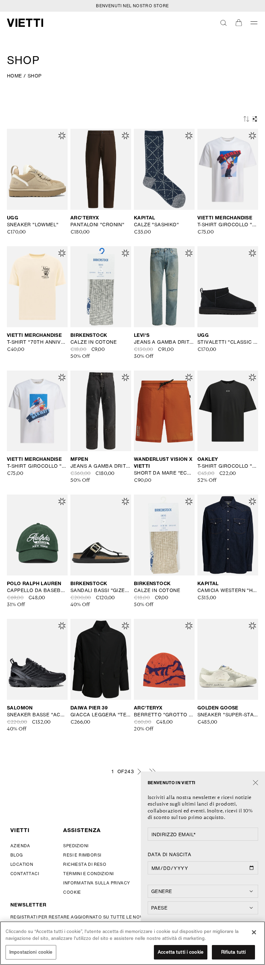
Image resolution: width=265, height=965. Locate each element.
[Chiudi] (255, 783)
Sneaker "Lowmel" (32, 224)
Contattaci (24, 873)
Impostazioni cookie (30, 952)
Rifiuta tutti (233, 952)
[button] (223, 23)
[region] (132, 943)
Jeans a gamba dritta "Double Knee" (100, 466)
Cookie (72, 892)
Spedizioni (75, 846)
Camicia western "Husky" (227, 590)
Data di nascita (169, 854)
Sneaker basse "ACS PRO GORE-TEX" (37, 714)
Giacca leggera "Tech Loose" (100, 714)
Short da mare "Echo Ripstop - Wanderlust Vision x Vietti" (164, 472)
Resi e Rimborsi (82, 855)
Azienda (20, 846)
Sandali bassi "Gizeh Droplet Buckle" (100, 590)
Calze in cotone (93, 342)
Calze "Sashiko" (156, 224)
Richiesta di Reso (84, 864)
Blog (16, 855)
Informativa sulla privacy (96, 883)
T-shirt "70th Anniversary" (37, 342)
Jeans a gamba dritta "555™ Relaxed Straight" (164, 342)
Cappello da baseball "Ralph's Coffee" (37, 590)
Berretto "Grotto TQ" (164, 714)
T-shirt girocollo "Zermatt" (227, 224)
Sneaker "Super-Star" (227, 714)
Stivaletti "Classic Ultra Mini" (227, 342)
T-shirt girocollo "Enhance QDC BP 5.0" (227, 466)
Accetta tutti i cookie (181, 952)
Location (21, 864)
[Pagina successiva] (139, 771)
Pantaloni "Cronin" (97, 224)
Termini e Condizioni (88, 873)
